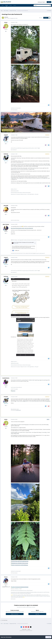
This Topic (46, 5)
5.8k (6, 233)
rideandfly (6, 205)
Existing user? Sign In (41, 2)
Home (3, 5)
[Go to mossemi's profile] (6, 400)
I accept (48, 637)
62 (6, 31)
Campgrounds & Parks (13, 18)
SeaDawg (6, 153)
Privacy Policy (24, 629)
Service (15, 5)
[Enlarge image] (13, 390)
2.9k (6, 585)
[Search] (50, 5)
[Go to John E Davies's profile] (6, 228)
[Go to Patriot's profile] (6, 580)
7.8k (6, 143)
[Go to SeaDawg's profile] (6, 157)
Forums (6, 5)
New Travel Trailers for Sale (7, 130)
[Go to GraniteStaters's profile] (6, 381)
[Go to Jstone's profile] (3, 18)
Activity (11, 5)
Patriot (6, 577)
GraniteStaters (5, 378)
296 (6, 386)
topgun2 (6, 134)
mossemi (6, 396)
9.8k (6, 162)
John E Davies (6, 224)
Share (41, 17)
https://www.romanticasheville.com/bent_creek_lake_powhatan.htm (22, 228)
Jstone (7, 17)
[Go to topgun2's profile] (6, 138)
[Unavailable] (20, 297)
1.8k (6, 405)
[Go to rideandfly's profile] (6, 209)
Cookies (28, 629)
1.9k (6, 214)
